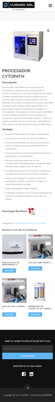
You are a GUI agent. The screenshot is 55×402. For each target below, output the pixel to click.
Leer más (9, 270)
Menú (50, 5)
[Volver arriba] (27, 388)
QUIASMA (47, 395)
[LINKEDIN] (31, 374)
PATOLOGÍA (40, 223)
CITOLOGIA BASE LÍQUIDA (23, 223)
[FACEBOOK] (24, 374)
